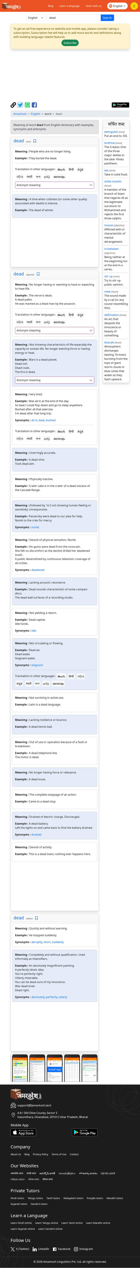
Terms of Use (59, 1154)
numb (35, 527)
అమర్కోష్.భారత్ (47, 1173)
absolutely (38, 997)
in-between (111, 249)
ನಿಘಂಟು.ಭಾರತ (108, 1173)
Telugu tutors (35, 1198)
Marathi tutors (115, 1198)
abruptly (36, 942)
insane (108, 225)
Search (107, 18)
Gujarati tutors (19, 1204)
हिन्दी (71, 169)
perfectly (51, 997)
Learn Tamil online (72, 1223)
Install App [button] (54, 1069)
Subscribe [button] (70, 43)
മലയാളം (59, 177)
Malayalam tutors (73, 1198)
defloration (111, 315)
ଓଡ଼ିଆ (20, 177)
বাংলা (38, 177)
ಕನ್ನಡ (80, 169)
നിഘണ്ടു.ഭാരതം (88, 1173)
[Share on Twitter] (21, 104)
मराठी (29, 177)
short (47, 942)
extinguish (111, 132)
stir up (108, 276)
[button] (17, 1068)
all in (34, 420)
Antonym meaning (28, 185)
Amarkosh (20, 114)
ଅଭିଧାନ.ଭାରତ (18, 1179)
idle (33, 630)
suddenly (58, 942)
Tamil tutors (53, 1198)
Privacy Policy (40, 1154)
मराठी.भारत (31, 1173)
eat (106, 170)
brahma (109, 143)
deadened (37, 570)
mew (107, 291)
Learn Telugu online (46, 1223)
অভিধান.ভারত (33, 1179)
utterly (63, 997)
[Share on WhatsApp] (28, 104)
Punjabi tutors (95, 1198)
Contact (74, 1154)
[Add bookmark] (34, 141)
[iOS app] (23, 1132)
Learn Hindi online (21, 1223)
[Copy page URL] (14, 104)
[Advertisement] (70, 75)
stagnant (37, 665)
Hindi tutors (17, 1198)
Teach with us (93, 6)
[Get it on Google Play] (120, 104)
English (35, 114)
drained (36, 834)
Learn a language (69, 6)
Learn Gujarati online (23, 1229)
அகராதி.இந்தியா (67, 1173)
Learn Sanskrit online (50, 1229)
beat (42, 420)
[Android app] (84, 1132)
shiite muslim (113, 181)
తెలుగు (61, 169)
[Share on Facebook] (34, 104)
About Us (16, 1154)
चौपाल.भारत (48, 1179)
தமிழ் (47, 177)
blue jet (109, 342)
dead (18, 141)
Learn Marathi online (98, 1223)
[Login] (134, 6)
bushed (51, 420)
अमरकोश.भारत (17, 1173)
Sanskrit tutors (39, 1204)
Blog (50, 6)
